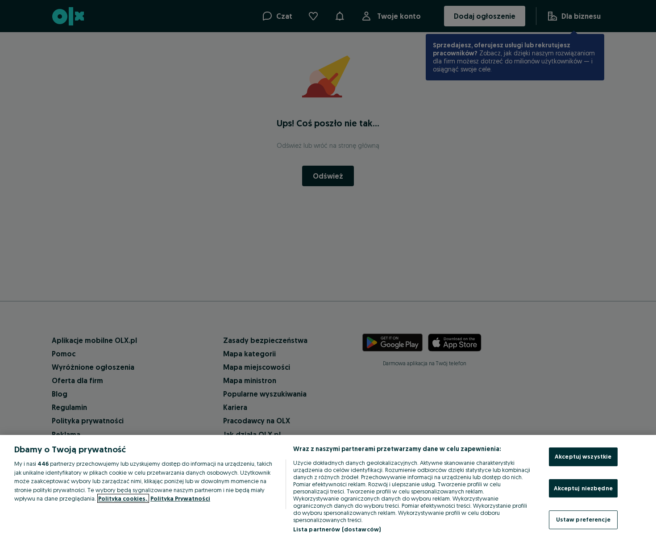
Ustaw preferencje (583, 519)
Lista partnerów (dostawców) (337, 529)
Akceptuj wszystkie (583, 456)
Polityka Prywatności (180, 498)
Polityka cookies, (123, 498)
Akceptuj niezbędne (583, 488)
